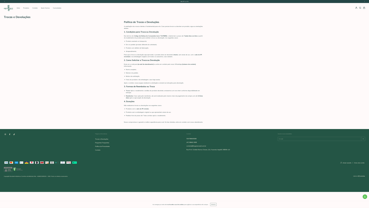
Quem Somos (45, 8)
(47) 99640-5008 (191, 142)
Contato (35, 8)
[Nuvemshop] (359, 176)
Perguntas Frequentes (102, 143)
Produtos (26, 8)
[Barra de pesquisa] (360, 8)
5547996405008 (191, 139)
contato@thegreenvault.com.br (196, 146)
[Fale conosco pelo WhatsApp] (365, 197)
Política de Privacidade (102, 146)
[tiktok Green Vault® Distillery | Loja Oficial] (14, 134)
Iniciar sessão (347, 163)
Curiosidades (57, 8)
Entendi (213, 204)
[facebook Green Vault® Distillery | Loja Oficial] (9, 134)
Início (18, 8)
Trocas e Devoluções (101, 139)
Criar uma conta (359, 163)
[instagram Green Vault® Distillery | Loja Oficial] (5, 134)
